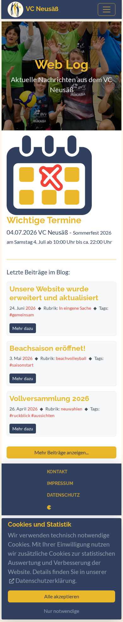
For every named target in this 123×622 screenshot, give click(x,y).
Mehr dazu (22, 328)
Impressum (60, 483)
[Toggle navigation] (106, 9)
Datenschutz (63, 495)
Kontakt (57, 471)
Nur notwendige (61, 611)
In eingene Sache (75, 308)
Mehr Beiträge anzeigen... (61, 452)
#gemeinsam (21, 314)
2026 (31, 308)
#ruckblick (19, 415)
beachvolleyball (71, 358)
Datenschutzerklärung (45, 580)
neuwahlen (71, 408)
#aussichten (43, 415)
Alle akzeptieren (61, 596)
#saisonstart (21, 365)
